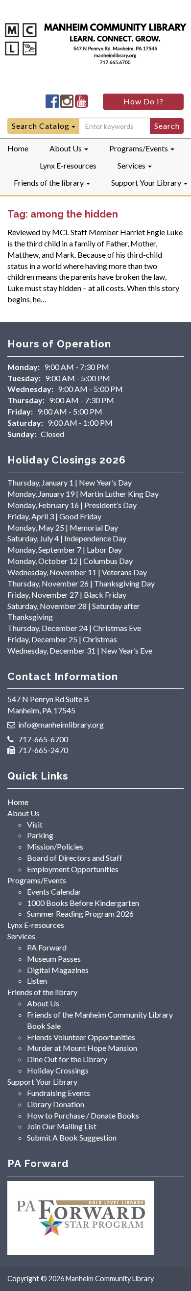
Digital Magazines (58, 969)
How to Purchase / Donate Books (83, 1115)
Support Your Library (147, 182)
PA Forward (47, 947)
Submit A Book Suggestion (72, 1137)
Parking (40, 835)
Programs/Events (139, 148)
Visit (35, 824)
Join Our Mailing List (61, 1126)
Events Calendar (54, 891)
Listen (37, 980)
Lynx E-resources (68, 165)
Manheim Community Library (110, 1278)
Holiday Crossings (58, 1070)
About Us (66, 148)
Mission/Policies (55, 846)
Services (132, 165)
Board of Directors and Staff (74, 857)
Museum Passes (54, 958)
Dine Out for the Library (67, 1059)
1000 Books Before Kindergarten (83, 902)
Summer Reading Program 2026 (80, 913)
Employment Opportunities (73, 869)
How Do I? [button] (143, 101)
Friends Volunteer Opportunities (81, 1037)
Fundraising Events (58, 1092)
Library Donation (55, 1104)
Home (17, 148)
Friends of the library (49, 182)
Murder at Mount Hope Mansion (82, 1047)
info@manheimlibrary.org (61, 724)
